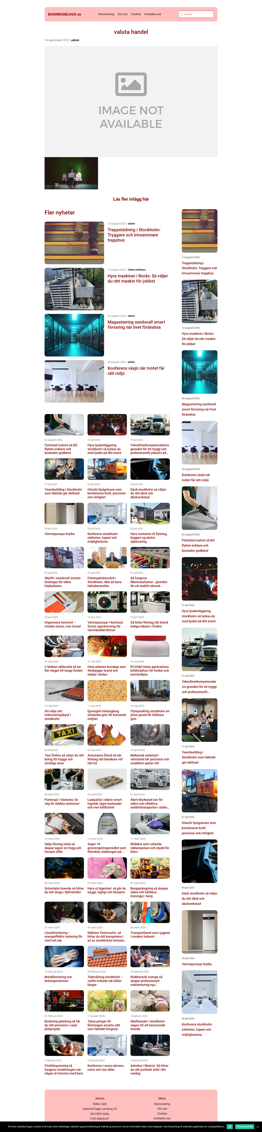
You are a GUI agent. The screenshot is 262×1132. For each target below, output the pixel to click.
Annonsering (106, 14)
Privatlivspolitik (244, 1126)
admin (75, 40)
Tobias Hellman (137, 269)
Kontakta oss (153, 14)
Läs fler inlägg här (131, 199)
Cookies (136, 14)
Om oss (122, 14)
